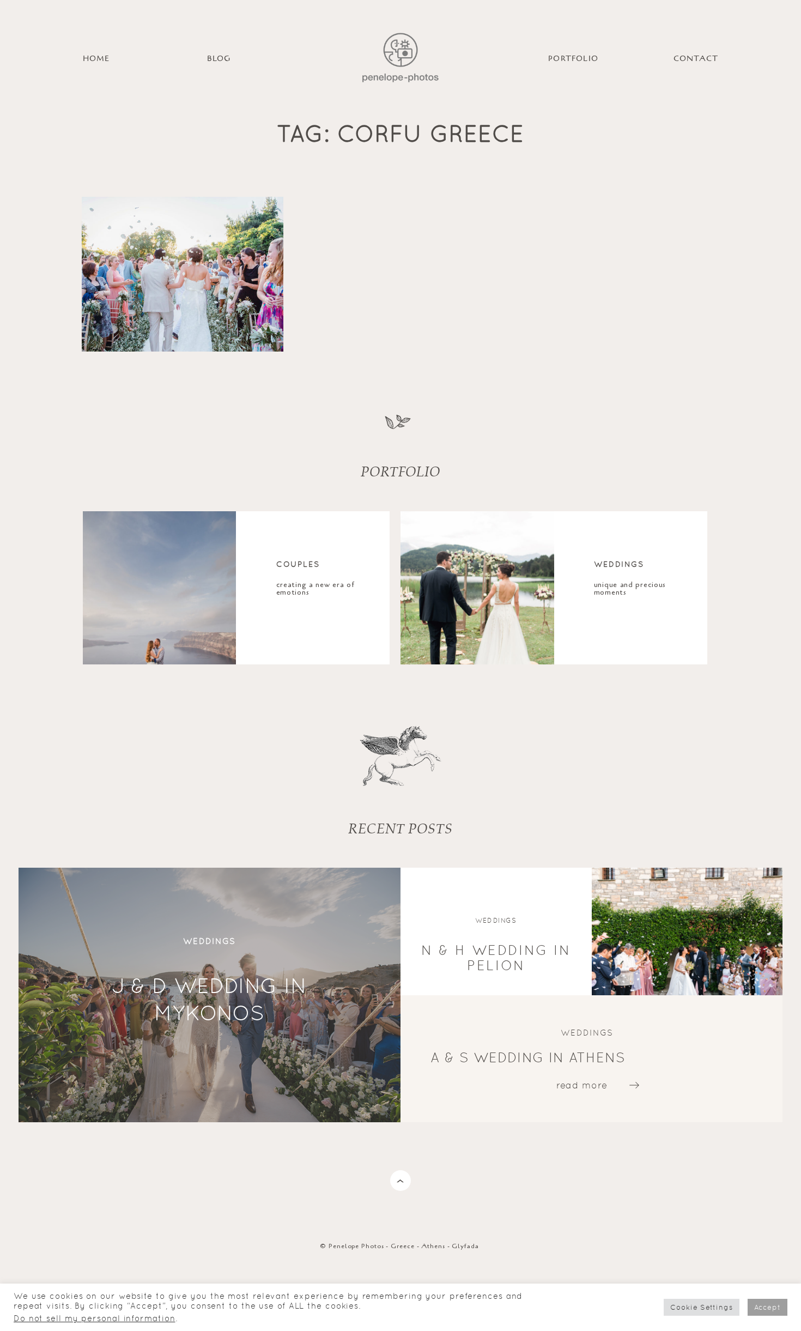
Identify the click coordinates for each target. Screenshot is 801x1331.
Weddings (619, 563)
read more (582, 1084)
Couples (298, 563)
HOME (96, 58)
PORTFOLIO (573, 58)
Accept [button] (767, 1307)
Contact (695, 58)
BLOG (219, 58)
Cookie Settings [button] (701, 1307)
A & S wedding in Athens (528, 1057)
